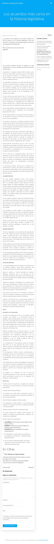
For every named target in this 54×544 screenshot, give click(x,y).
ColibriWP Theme (43, 540)
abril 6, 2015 (14, 35)
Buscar (49, 35)
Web (4, 510)
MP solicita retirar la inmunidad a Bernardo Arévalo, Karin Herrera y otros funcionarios (44, 43)
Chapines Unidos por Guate (12, 3)
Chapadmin (6, 35)
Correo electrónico (8, 505)
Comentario (6, 482)
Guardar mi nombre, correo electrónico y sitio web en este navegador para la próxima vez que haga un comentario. (17, 518)
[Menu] (51, 3)
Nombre (5, 500)
